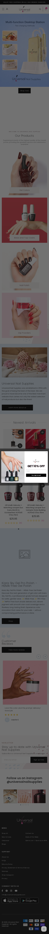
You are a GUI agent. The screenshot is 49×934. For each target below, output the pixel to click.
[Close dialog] (46, 453)
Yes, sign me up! (36, 475)
